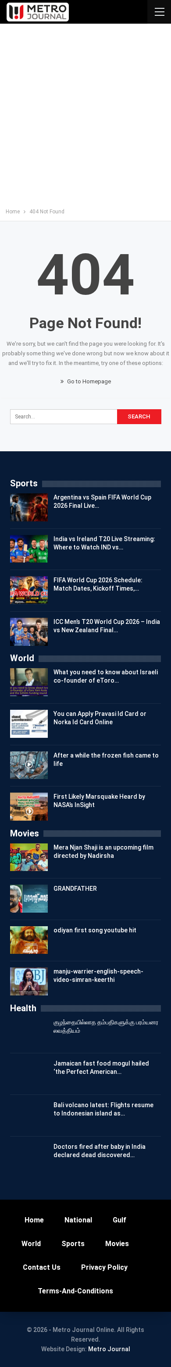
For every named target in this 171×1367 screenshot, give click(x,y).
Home (34, 1220)
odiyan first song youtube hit (94, 930)
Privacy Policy (104, 1267)
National (78, 1220)
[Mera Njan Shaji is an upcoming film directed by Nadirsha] (29, 857)
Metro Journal (109, 1349)
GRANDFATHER (75, 888)
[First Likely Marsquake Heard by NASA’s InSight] (29, 807)
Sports (73, 1244)
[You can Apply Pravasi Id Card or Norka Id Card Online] (29, 724)
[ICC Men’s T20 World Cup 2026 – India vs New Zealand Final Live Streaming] (29, 632)
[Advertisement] (85, 117)
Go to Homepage (88, 381)
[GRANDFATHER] (29, 899)
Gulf (119, 1220)
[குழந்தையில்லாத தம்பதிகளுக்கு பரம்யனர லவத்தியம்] (29, 1032)
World (31, 1244)
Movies (117, 1244)
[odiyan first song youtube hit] (29, 940)
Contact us (42, 1267)
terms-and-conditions (75, 1291)
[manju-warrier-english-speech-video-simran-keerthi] (29, 981)
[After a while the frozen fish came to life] (29, 765)
